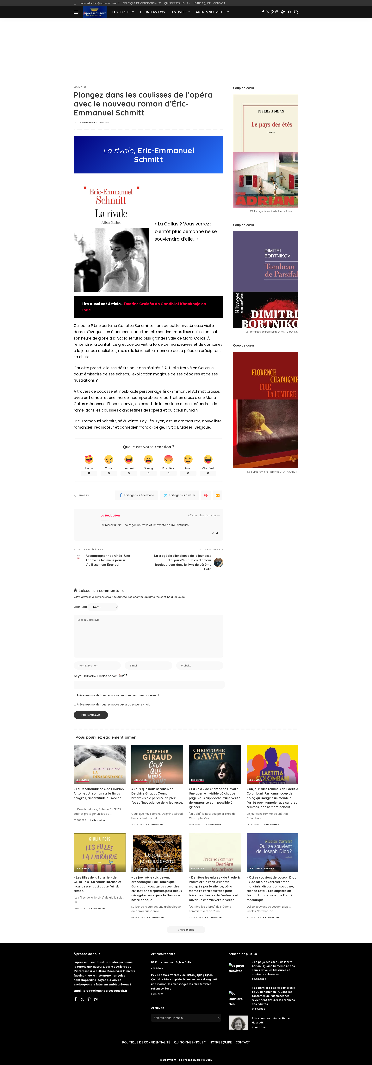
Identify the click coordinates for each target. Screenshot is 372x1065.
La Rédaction (86, 122)
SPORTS (269, 868)
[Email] (217, 495)
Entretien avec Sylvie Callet (174, 962)
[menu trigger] (78, 12)
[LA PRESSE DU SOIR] (95, 12)
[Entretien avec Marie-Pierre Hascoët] (238, 1023)
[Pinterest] (272, 12)
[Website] (212, 533)
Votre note (80, 607)
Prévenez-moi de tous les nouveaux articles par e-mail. (113, 704)
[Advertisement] (186, 47)
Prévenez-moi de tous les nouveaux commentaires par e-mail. (118, 695)
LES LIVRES (80, 87)
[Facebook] (263, 12)
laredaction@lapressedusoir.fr (102, 3)
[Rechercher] (296, 12)
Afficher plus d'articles (202, 515)
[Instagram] (277, 12)
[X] (267, 12)
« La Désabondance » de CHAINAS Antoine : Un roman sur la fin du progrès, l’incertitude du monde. (99, 793)
